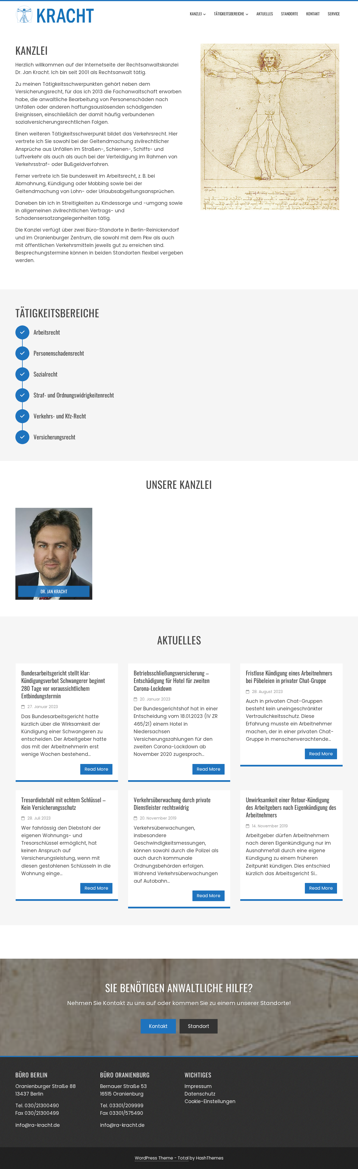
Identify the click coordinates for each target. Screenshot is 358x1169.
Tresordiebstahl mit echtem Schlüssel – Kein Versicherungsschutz (63, 803)
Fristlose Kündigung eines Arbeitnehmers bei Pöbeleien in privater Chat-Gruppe (289, 676)
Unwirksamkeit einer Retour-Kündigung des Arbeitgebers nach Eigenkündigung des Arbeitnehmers (291, 807)
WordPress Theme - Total (162, 1158)
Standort (198, 1026)
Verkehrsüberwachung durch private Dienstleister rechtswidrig (172, 803)
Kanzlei (196, 13)
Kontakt (313, 13)
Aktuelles (264, 13)
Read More (96, 769)
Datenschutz (200, 1094)
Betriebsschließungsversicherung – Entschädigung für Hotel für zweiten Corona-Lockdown (171, 680)
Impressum (198, 1086)
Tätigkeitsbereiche (229, 13)
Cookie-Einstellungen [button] (210, 1101)
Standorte (289, 13)
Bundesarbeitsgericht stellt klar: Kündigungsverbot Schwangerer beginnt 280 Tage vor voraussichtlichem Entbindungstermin (63, 684)
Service (334, 13)
